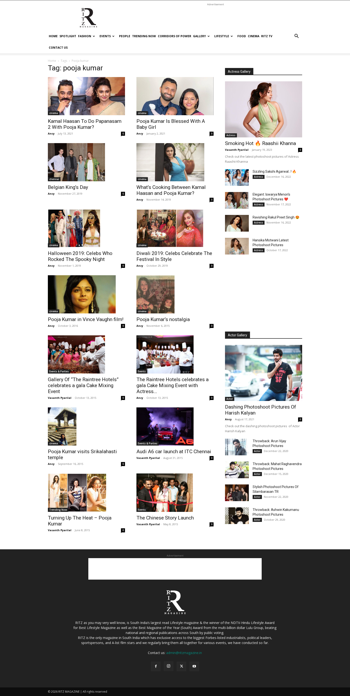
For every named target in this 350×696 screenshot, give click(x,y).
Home (53, 36)
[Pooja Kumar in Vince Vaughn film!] (86, 294)
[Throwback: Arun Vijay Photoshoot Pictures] (237, 447)
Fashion (84, 36)
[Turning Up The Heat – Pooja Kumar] (86, 492)
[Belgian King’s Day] (86, 162)
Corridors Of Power (174, 36)
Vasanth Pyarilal (59, 398)
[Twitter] (181, 666)
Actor (229, 398)
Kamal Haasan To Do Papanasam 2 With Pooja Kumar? (84, 124)
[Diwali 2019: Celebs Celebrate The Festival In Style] (175, 228)
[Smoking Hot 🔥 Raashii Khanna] (263, 109)
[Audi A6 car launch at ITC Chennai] (175, 426)
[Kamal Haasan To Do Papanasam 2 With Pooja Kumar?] (86, 96)
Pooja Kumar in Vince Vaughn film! (85, 319)
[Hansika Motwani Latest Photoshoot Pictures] (237, 246)
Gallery (199, 36)
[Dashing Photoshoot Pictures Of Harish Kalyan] (263, 373)
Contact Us (58, 48)
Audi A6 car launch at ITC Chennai (173, 451)
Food (241, 36)
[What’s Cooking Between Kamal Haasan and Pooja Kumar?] (175, 162)
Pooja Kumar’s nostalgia (163, 319)
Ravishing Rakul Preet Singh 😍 (276, 217)
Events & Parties (59, 371)
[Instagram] (168, 666)
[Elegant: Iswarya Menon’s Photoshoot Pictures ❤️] (237, 200)
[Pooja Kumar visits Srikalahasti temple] (86, 426)
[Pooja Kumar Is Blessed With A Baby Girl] (175, 96)
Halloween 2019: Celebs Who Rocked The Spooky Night (80, 256)
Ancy (51, 133)
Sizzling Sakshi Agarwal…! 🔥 (274, 171)
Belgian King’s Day (68, 187)
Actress (230, 135)
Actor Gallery (237, 335)
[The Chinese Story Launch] (175, 492)
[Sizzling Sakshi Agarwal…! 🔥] (237, 177)
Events (105, 36)
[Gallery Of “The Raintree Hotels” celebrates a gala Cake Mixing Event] (86, 354)
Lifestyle (221, 36)
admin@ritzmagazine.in (184, 652)
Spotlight (68, 36)
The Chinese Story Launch (165, 518)
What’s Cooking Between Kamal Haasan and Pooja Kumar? (171, 190)
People (124, 36)
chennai (54, 179)
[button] (296, 36)
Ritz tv (266, 36)
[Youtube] (194, 666)
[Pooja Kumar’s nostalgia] (175, 294)
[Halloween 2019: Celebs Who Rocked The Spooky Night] (86, 228)
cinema (253, 36)
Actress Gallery (239, 71)
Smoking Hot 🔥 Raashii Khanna (260, 143)
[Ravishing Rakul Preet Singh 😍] (237, 223)
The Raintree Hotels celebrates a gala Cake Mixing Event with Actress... (172, 385)
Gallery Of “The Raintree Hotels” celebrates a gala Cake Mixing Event (83, 385)
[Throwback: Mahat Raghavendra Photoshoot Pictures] (237, 470)
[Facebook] (155, 666)
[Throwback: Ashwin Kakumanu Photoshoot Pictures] (237, 515)
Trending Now (144, 36)
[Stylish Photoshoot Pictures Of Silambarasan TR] (237, 492)
